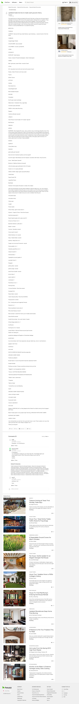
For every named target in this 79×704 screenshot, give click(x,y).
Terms (18, 694)
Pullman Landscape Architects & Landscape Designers (25, 469)
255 (53, 642)
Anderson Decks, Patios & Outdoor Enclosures (34, 473)
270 (53, 605)
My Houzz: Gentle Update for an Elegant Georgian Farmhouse (39, 557)
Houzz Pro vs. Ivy (35, 692)
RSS (64, 696)
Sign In (48, 700)
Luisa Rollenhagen (35, 559)
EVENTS (31, 498)
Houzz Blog (66, 689)
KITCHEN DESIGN (32, 664)
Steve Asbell (33, 541)
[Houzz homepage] (2, 2)
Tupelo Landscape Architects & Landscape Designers (21, 466)
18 (53, 550)
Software (14, 2)
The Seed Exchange (12, 9)
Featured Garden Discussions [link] (35, 7)
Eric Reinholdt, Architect (36, 615)
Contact (48, 698)
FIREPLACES (31, 608)
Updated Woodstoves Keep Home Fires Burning (40, 612)
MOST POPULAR (32, 590)
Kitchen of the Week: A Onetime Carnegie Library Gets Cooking (40, 667)
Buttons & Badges (35, 700)
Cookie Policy (19, 696)
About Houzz (19, 689)
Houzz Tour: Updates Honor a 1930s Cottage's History (41, 575)
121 (53, 531)
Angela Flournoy (34, 504)
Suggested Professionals (52, 692)
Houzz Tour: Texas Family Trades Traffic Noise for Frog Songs (40, 520)
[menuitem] (7, 2)
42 (53, 513)
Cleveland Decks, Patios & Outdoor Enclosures (34, 474)
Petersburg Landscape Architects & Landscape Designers (31, 467)
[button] (45, 436)
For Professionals (35, 689)
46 (53, 661)
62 (53, 679)
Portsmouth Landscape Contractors (23, 472)
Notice (22, 692)
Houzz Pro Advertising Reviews (38, 694)
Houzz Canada (50, 689)
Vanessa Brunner (34, 670)
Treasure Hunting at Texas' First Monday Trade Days (39, 501)
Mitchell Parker (34, 522)
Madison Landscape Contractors (37, 472)
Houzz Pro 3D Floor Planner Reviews (39, 696)
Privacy (18, 692)
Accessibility (49, 694)
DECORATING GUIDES (33, 645)
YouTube (65, 694)
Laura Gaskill (33, 633)
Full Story (31, 509)
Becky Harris (33, 578)
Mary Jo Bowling (34, 596)
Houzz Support (50, 696)
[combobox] (42, 2)
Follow (29, 428)
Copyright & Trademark (21, 700)
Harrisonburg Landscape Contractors (28, 471)
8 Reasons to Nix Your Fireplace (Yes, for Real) (41, 630)
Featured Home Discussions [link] (22, 7)
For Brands (34, 698)
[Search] (25, 2)
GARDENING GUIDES (33, 535)
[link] (67, 24)
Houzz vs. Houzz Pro (36, 691)
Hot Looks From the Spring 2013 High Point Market (40, 649)
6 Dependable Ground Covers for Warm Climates (40, 538)
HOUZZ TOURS (32, 516)
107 (53, 587)
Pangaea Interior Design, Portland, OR (39, 652)
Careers (18, 691)
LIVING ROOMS (32, 627)
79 (53, 568)
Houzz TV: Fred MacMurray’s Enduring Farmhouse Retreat (38, 594)
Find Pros (7, 2)
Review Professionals (51, 691)
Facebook (65, 693)
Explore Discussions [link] (12, 7)
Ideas (20, 2)
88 (53, 624)
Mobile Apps (19, 698)
